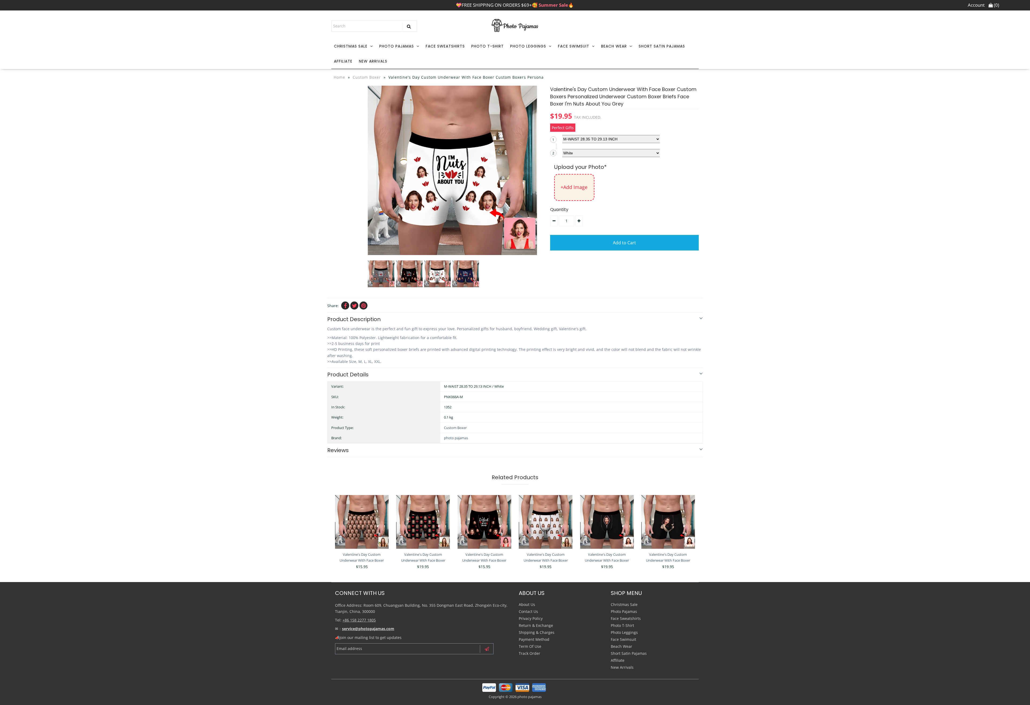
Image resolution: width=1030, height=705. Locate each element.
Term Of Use (530, 646)
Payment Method (534, 639)
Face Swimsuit (573, 46)
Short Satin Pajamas (662, 46)
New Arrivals (373, 61)
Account (976, 5)
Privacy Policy (531, 618)
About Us (527, 604)
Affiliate (343, 61)
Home (339, 77)
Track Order (529, 653)
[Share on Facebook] (345, 305)
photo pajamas (456, 437)
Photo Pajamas (396, 46)
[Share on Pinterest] (363, 305)
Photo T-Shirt (487, 46)
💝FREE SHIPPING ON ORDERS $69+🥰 (515, 5)
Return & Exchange (536, 625)
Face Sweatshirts (445, 46)
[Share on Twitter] (354, 305)
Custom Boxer (367, 77)
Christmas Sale (350, 46)
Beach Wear (614, 46)
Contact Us (528, 611)
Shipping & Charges (536, 632)
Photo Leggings (528, 46)
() (996, 5)
